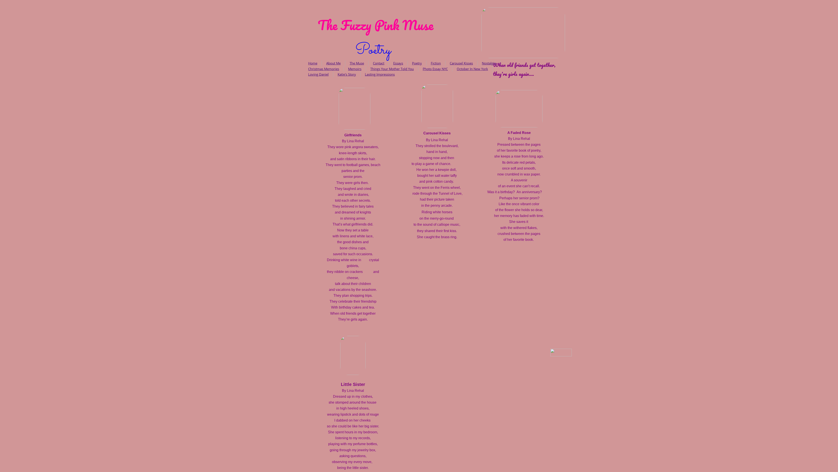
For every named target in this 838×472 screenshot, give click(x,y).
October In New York (472, 69)
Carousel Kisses (461, 63)
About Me (333, 63)
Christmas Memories (323, 69)
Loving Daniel (318, 74)
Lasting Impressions (380, 74)
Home (312, 63)
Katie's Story (347, 74)
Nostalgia (489, 63)
